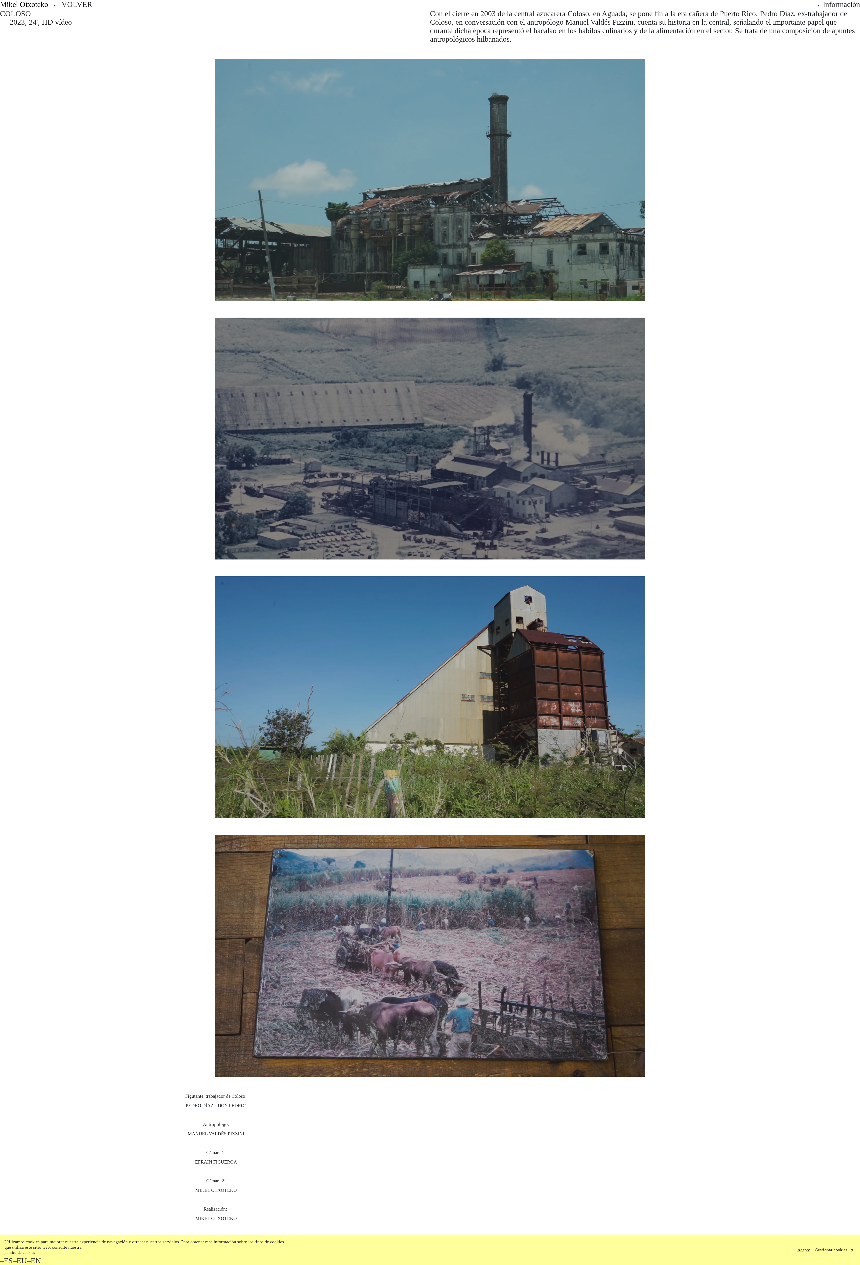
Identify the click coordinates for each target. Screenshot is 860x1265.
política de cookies (19, 1252)
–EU (20, 1260)
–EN (34, 1260)
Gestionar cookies (831, 1249)
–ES (6, 1260)
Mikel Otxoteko (26, 4)
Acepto (803, 1249)
